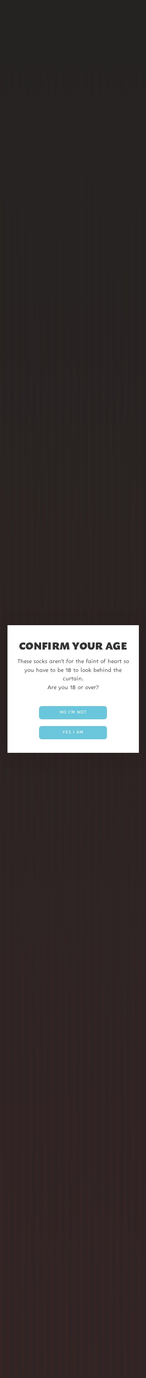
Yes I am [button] (73, 732)
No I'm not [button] (73, 712)
